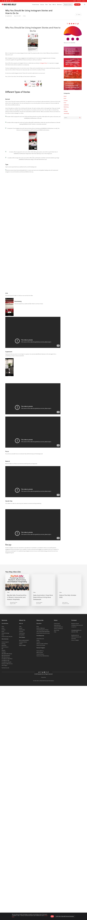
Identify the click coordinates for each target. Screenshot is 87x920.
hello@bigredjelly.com (76, 630)
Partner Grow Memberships (43, 655)
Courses (38, 642)
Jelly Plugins (4, 665)
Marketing (66, 107)
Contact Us (73, 627)
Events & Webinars (41, 628)
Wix (2, 648)
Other (24, 16)
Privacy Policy (43, 677)
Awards (20, 628)
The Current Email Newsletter (43, 631)
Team (20, 626)
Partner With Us (40, 650)
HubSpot (4, 652)
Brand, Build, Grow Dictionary (43, 633)
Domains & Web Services (7, 663)
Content (65, 100)
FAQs (55, 632)
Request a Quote (75, 623)
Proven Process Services (7, 636)
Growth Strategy (5, 633)
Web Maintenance (6, 657)
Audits (38, 640)
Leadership (66, 104)
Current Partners (40, 654)
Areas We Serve (57, 625)
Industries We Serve (58, 627)
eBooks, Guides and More (42, 643)
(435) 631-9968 (74, 632)
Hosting (3, 643)
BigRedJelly (9, 16)
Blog (38, 626)
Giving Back (21, 634)
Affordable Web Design (7, 653)
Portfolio (21, 631)
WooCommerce (5, 647)
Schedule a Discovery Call (77, 625)
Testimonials (22, 633)
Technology (66, 113)
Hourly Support (5, 642)
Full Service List (5, 667)
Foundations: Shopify (6, 662)
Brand (65, 96)
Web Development (6, 655)
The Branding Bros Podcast (42, 629)
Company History (23, 642)
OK (52, 916)
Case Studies (22, 629)
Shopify (3, 650)
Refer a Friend (40, 652)
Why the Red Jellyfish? (24, 640)
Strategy (66, 111)
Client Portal (57, 623)
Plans (3, 626)
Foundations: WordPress (7, 658)
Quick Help (56, 630)
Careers (20, 643)
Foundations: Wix (5, 660)
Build (65, 98)
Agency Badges (22, 645)
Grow (65, 102)
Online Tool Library (41, 645)
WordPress (4, 645)
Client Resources (40, 638)
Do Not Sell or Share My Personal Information (43, 680)
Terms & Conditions (58, 628)
